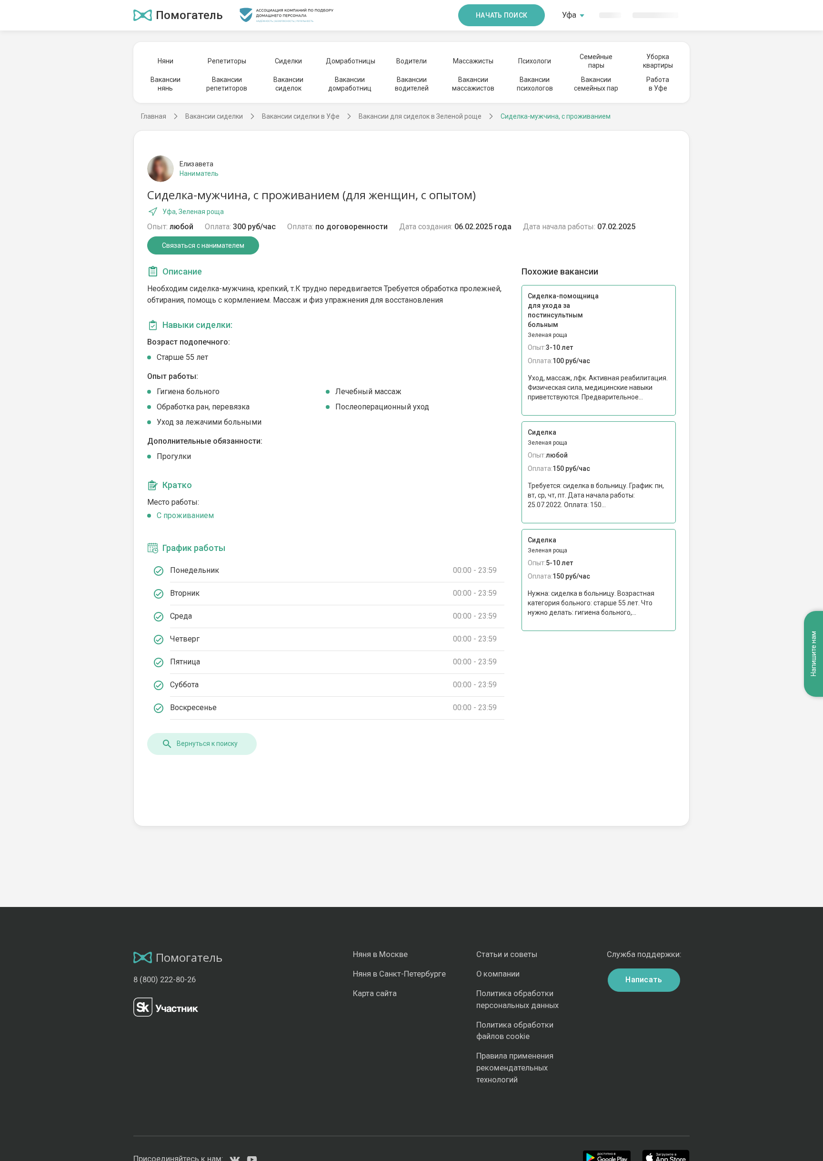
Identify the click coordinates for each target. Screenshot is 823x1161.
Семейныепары (596, 61)
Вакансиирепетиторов (226, 84)
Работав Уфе (657, 84)
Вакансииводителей (412, 84)
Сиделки (288, 61)
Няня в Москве (380, 954)
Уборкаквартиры (658, 61)
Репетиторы (227, 61)
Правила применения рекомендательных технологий (514, 1067)
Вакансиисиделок (288, 84)
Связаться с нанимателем (203, 245)
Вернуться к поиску (207, 743)
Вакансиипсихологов (535, 84)
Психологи (534, 61)
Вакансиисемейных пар (596, 84)
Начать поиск (501, 15)
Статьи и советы (506, 954)
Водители (411, 61)
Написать (643, 979)
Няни (165, 61)
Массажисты (473, 61)
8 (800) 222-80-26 (164, 979)
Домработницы (350, 61)
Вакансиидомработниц (349, 84)
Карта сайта (375, 993)
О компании (498, 973)
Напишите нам (813, 653)
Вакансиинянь (166, 84)
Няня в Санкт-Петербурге (399, 973)
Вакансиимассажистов (473, 84)
